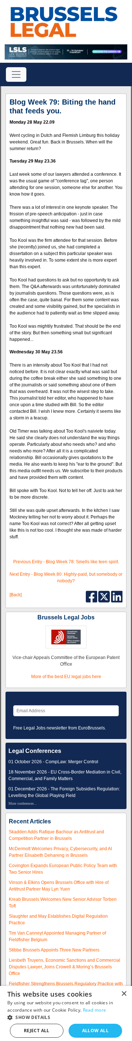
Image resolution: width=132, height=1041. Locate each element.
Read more (94, 1010)
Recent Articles (30, 821)
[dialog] (66, 1013)
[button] (66, 1017)
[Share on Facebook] (92, 596)
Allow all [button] (95, 1030)
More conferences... (22, 803)
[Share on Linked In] (117, 596)
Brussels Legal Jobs (66, 617)
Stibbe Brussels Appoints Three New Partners (54, 950)
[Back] (16, 594)
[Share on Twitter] (104, 596)
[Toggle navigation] (16, 74)
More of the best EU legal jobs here (66, 676)
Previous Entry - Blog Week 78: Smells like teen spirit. (66, 561)
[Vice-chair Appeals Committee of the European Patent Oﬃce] (66, 637)
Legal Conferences (34, 751)
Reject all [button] (37, 1030)
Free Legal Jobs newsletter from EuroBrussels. (59, 728)
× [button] (123, 994)
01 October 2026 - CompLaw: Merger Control (53, 761)
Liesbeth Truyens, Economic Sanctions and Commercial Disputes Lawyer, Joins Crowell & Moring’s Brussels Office (64, 967)
